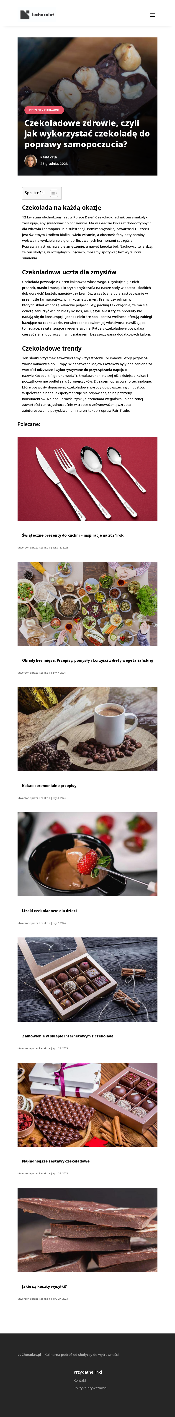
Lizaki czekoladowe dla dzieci (49, 910)
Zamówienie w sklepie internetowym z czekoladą (67, 1036)
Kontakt (80, 1380)
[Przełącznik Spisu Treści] (52, 193)
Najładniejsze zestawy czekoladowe (56, 1161)
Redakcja (44, 547)
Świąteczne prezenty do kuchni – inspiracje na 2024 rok (73, 535)
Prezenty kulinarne (44, 110)
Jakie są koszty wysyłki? (44, 1286)
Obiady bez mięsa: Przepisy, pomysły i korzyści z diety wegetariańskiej (87, 660)
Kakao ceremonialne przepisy (49, 785)
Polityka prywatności (90, 1388)
